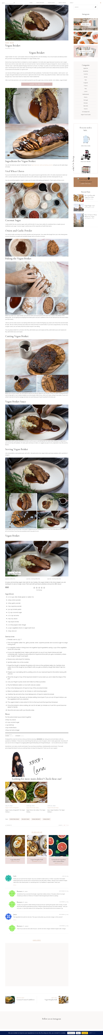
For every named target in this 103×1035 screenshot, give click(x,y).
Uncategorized (85, 111)
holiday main (25, 819)
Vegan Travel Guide (86, 114)
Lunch (85, 91)
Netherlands (86, 94)
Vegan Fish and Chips (53, 807)
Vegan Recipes (40, 2)
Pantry (85, 97)
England (86, 82)
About (71, 2)
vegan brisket (36, 819)
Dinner (7, 42)
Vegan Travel (62, 2)
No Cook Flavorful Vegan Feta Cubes (90, 196)
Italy (86, 88)
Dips (86, 79)
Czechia (86, 74)
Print (7, 587)
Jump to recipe (36, 84)
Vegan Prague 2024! (89, 205)
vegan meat (46, 819)
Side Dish (85, 105)
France (86, 85)
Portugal (86, 100)
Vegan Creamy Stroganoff (12, 807)
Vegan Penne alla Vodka (32, 807)
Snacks (86, 108)
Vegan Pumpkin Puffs (37, 859)
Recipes (12, 42)
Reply (14, 884)
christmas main (14, 819)
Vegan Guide (51, 2)
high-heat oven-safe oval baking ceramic (42, 165)
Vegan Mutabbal (15, 859)
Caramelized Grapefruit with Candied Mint (59, 860)
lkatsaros (19, 891)
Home (31, 2)
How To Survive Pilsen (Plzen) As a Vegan (91, 215)
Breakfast (85, 71)
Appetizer (85, 68)
